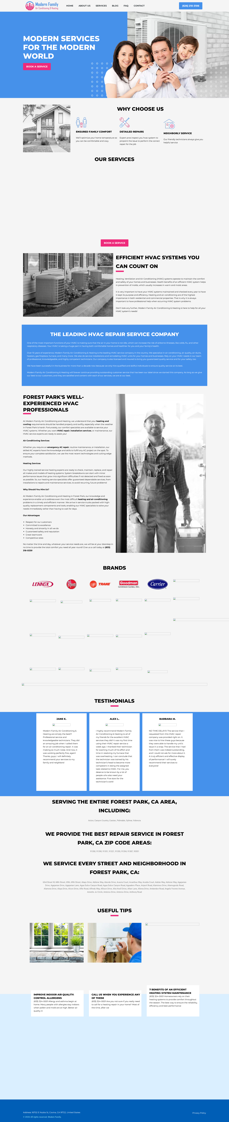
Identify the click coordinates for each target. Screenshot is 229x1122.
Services (101, 6)
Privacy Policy (199, 1113)
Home (69, 6)
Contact (139, 6)
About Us (84, 6)
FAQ (126, 6)
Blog (115, 6)
